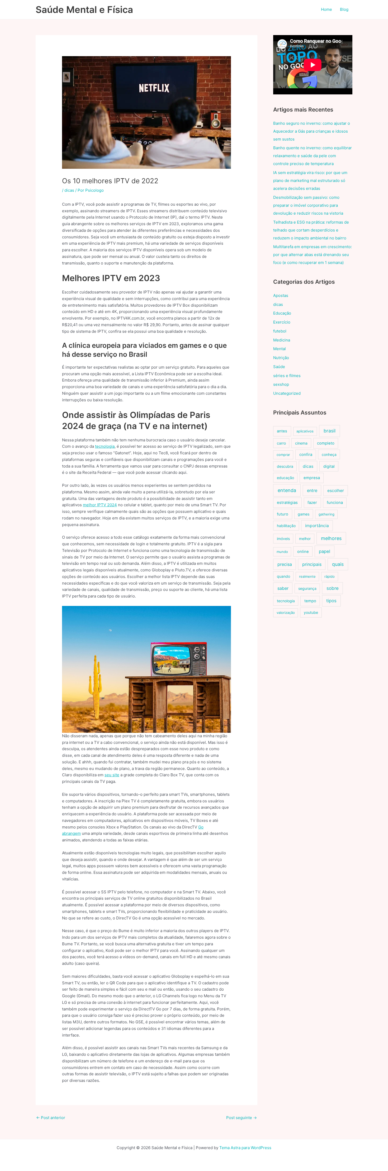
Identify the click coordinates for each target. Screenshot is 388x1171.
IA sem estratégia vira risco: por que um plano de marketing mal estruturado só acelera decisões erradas (310, 180)
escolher (335, 490)
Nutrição (281, 357)
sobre (333, 588)
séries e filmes (287, 375)
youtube (311, 612)
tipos (331, 600)
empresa (312, 477)
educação (285, 477)
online (303, 551)
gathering (326, 514)
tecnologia (105, 446)
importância (317, 525)
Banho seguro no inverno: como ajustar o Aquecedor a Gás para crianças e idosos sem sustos (311, 131)
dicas (69, 190)
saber (282, 588)
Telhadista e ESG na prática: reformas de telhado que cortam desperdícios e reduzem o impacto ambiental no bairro (311, 230)
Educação (282, 313)
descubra (285, 466)
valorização (286, 612)
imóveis (283, 538)
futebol (279, 331)
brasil (329, 430)
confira (305, 454)
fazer (312, 502)
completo (325, 443)
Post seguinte (241, 1117)
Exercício (281, 322)
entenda (287, 490)
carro (281, 443)
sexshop (281, 384)
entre (312, 490)
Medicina (281, 340)
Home (326, 9)
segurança (307, 588)
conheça (329, 454)
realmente (307, 576)
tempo (310, 601)
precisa (284, 564)
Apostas (280, 295)
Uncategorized (287, 393)
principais (311, 564)
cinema (301, 443)
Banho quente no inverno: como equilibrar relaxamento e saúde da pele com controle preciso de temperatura (312, 155)
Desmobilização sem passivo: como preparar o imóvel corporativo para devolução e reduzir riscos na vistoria (308, 205)
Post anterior (50, 1117)
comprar (283, 454)
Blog (344, 9)
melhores (331, 538)
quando (283, 576)
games (303, 514)
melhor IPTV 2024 (100, 504)
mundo (282, 552)
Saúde (279, 366)
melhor (305, 538)
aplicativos (305, 431)
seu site (112, 774)
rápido (329, 576)
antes (282, 431)
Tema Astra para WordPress (245, 1147)
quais (338, 564)
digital (329, 466)
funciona (335, 502)
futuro (282, 514)
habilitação (286, 525)
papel (324, 551)
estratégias (287, 502)
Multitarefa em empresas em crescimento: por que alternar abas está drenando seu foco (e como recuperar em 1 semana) (312, 254)
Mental (279, 348)
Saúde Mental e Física (84, 9)
